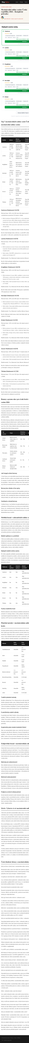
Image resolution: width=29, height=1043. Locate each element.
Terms (26, 2)
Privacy (21, 2)
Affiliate (18, 1037)
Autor (17, 2)
